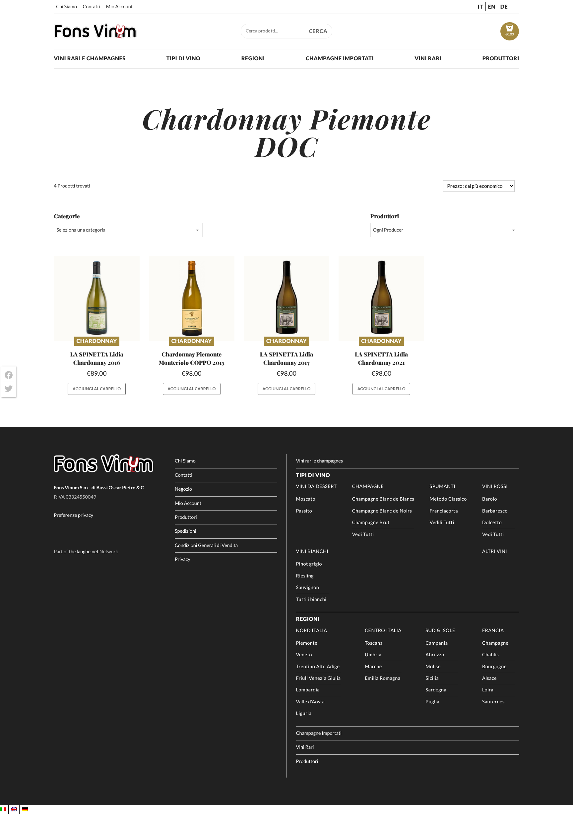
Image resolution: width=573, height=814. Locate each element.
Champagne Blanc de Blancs (383, 499)
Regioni (253, 58)
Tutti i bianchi (311, 599)
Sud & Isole (440, 630)
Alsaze (489, 678)
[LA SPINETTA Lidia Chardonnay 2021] (381, 299)
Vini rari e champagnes (89, 58)
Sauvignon (307, 587)
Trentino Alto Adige (318, 667)
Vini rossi (495, 486)
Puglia (432, 702)
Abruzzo (434, 655)
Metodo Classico (448, 499)
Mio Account (119, 7)
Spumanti (443, 486)
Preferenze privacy (73, 515)
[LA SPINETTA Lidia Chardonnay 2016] (97, 299)
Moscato (305, 499)
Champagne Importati (340, 58)
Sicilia (432, 678)
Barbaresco (495, 511)
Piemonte (307, 643)
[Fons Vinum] (95, 36)
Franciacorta (444, 511)
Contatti (91, 7)
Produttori (500, 58)
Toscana (374, 643)
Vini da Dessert (316, 486)
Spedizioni (185, 531)
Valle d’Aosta (310, 702)
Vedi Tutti (363, 534)
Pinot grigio (309, 564)
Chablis (490, 655)
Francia (493, 630)
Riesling (305, 576)
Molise (432, 667)
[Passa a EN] (14, 809)
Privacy (182, 559)
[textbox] (128, 230)
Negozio (183, 489)
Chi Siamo (66, 7)
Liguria (304, 713)
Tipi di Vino (183, 58)
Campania (436, 643)
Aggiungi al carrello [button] (97, 388)
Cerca (318, 31)
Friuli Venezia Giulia (318, 678)
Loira (487, 690)
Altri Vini (494, 551)
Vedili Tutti (442, 522)
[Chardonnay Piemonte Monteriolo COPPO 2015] (192, 299)
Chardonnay (97, 341)
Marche (373, 667)
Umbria (373, 655)
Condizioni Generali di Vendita (206, 545)
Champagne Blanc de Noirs (382, 511)
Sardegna (435, 690)
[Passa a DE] (25, 809)
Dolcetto (492, 522)
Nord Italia (311, 630)
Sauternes (493, 702)
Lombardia (308, 690)
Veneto (304, 655)
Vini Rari (427, 58)
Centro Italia (383, 630)
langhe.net (87, 552)
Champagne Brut (371, 522)
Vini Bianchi (312, 551)
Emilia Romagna (382, 678)
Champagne (368, 486)
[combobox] (128, 230)
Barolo (489, 499)
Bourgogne (494, 667)
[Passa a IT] (3, 809)
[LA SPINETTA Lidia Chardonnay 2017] (287, 299)
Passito (304, 511)
